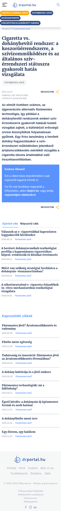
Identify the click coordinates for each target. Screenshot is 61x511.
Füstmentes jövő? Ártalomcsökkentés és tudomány (29, 327)
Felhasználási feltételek (30, 491)
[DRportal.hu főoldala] (25, 5)
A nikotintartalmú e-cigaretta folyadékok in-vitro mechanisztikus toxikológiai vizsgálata (30, 288)
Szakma (6, 28)
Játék (47, 473)
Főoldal (11, 468)
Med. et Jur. (47, 468)
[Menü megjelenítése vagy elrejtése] (4, 4)
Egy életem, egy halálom (18, 431)
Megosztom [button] (47, 92)
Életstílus (36, 473)
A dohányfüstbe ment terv (19, 418)
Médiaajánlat (30, 501)
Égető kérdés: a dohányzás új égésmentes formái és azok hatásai (30, 403)
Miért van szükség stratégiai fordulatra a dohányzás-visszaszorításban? (29, 270)
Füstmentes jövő (21, 28)
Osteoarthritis (10, 18)
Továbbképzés (19, 473)
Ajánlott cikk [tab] (10, 223)
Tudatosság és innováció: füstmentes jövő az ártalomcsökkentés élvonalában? (30, 357)
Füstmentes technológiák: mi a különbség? (23, 387)
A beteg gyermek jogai (14, 13)
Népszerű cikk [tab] (29, 223)
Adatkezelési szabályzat (30, 494)
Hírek (22, 468)
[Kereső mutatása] (58, 5)
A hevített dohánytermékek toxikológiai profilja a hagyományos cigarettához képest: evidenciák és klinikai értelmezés (29, 251)
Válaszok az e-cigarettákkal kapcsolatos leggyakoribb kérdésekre (28, 233)
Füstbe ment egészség (17, 342)
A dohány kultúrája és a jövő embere (26, 372)
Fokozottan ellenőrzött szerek (20, 23)
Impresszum (30, 498)
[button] (25, 507)
